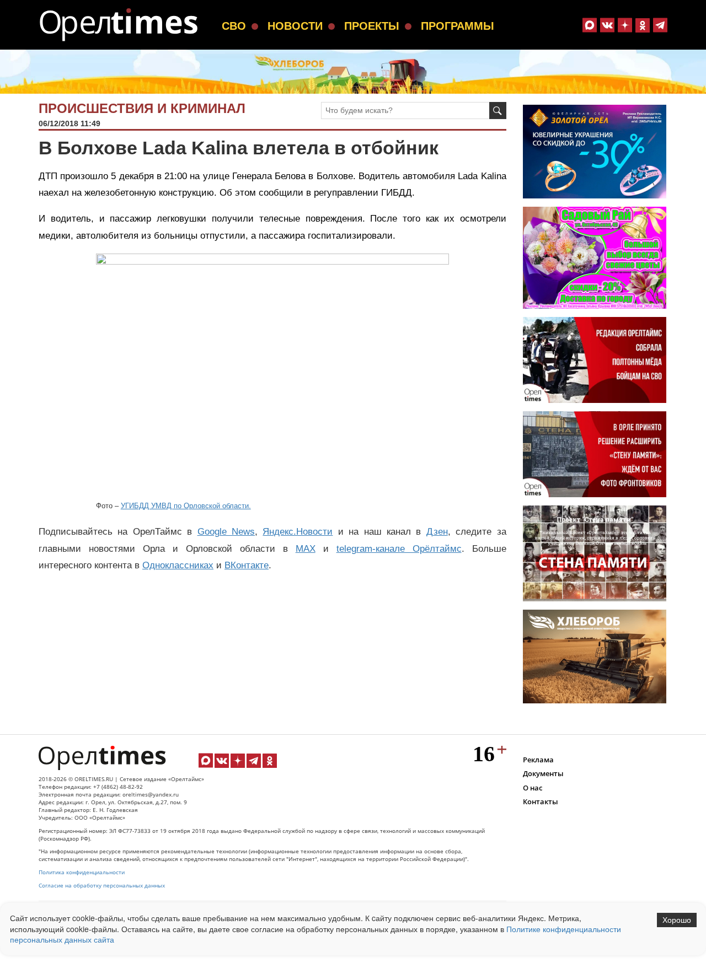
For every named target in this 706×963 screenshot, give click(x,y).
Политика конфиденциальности (82, 872)
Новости (295, 26)
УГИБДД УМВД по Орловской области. (186, 506)
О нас (532, 788)
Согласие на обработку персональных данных (102, 885)
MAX (305, 549)
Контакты (540, 801)
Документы (543, 773)
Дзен (437, 531)
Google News (226, 531)
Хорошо (676, 920)
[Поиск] (497, 110)
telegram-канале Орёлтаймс (399, 549)
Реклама (538, 760)
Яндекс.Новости (298, 531)
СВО (234, 26)
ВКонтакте (246, 565)
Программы (457, 26)
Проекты (371, 26)
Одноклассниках (177, 565)
